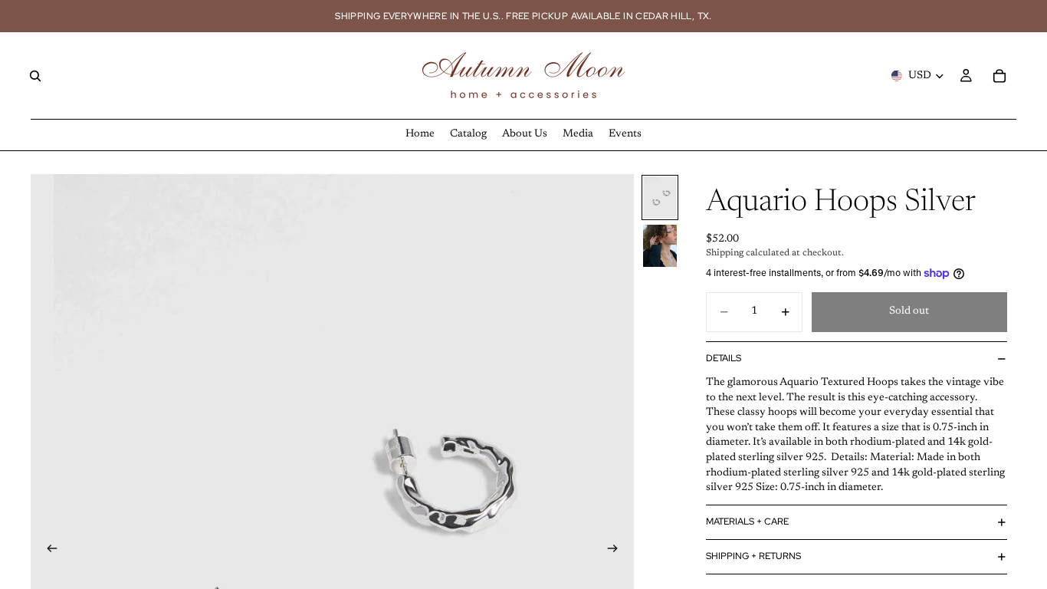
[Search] (35, 76)
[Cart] (999, 76)
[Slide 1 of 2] (660, 197)
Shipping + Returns (753, 556)
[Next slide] (617, 551)
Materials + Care (747, 521)
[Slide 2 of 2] (660, 246)
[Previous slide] (47, 551)
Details (723, 358)
